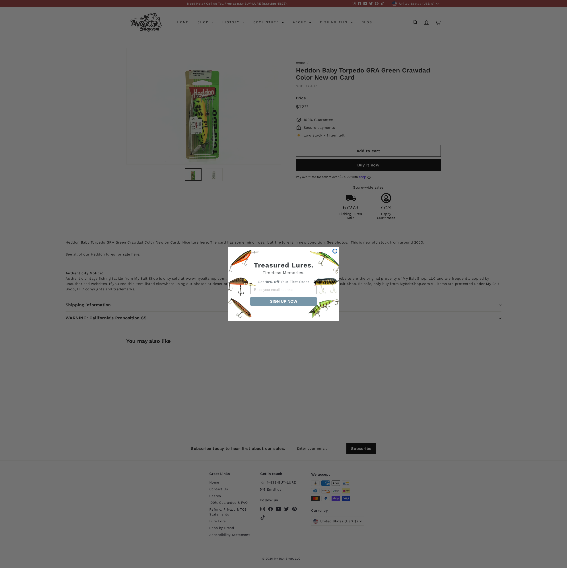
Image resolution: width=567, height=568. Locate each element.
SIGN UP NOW (283, 301)
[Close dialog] (335, 251)
